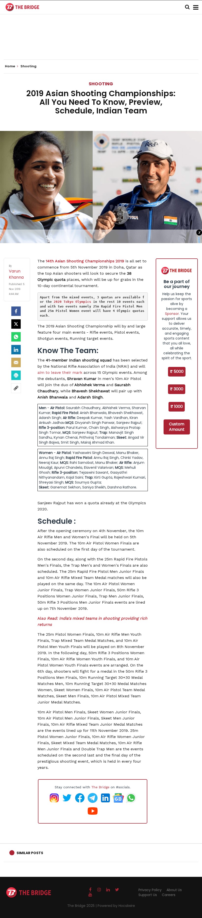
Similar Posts (30, 852)
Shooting (101, 84)
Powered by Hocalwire (116, 905)
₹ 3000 (176, 389)
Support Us (147, 894)
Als (40, 618)
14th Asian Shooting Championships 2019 (85, 261)
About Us (174, 889)
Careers (168, 894)
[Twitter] (16, 324)
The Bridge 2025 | (82, 905)
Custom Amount (177, 426)
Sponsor (172, 313)
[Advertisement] (101, 44)
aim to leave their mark (59, 372)
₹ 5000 (177, 371)
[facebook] (16, 311)
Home (10, 66)
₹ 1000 (176, 406)
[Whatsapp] (16, 337)
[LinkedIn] (16, 350)
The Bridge (100, 787)
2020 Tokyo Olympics (72, 302)
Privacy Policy (150, 889)
